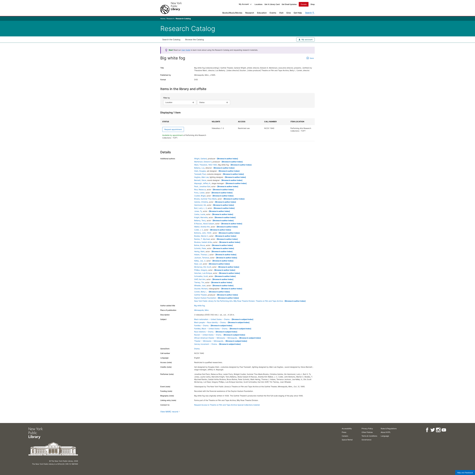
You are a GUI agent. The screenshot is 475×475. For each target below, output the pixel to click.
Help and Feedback (465, 473)
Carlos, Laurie (199, 214)
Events (273, 13)
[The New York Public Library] (171, 8)
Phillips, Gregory (200, 270)
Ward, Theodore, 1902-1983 (205, 165)
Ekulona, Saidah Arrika (203, 242)
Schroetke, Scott (201, 276)
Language (385, 436)
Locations (258, 4)
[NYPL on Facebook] (427, 430)
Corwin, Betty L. (200, 292)
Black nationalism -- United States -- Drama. (212, 319)
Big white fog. (199, 305)
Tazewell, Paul (200, 174)
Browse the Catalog (194, 39)
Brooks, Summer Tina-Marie (205, 199)
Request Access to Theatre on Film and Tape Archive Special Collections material (227, 405)
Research (249, 13)
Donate (304, 4)
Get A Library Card (272, 4)
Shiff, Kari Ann (199, 279)
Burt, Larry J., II (200, 208)
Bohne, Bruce (199, 245)
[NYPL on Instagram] (438, 430)
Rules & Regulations (389, 428)
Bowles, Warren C (201, 236)
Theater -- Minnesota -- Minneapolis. (209, 341)
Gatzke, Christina (201, 202)
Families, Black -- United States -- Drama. (211, 329)
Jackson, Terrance (201, 258)
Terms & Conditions (369, 436)
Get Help (298, 13)
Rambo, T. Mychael (202, 239)
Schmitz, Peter (200, 248)
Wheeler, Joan (200, 285)
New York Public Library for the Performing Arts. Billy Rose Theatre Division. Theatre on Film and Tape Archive (238, 301)
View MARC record (169, 411)
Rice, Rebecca (200, 189)
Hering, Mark (199, 251)
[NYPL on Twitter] (432, 430)
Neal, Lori (198, 264)
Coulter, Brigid (200, 196)
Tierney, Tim (199, 282)
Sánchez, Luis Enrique (203, 273)
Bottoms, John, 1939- (203, 233)
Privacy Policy (367, 428)
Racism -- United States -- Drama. (208, 335)
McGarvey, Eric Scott (202, 267)
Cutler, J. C (198, 230)
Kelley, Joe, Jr (199, 261)
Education (262, 13)
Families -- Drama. (201, 325)
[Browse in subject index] (242, 319)
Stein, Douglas (200, 171)
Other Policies (367, 432)
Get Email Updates (289, 4)
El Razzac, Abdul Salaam (204, 224)
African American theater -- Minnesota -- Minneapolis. (216, 338)
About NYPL (386, 432)
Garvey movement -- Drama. (205, 344)
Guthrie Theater (200, 295)
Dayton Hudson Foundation (205, 298)
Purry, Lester (199, 193)
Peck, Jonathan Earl (202, 186)
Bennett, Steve (200, 180)
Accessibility (347, 428)
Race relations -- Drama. (204, 332)
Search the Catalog (171, 39)
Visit (281, 13)
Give (288, 13)
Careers (345, 436)
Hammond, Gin (200, 205)
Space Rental (347, 440)
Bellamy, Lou (199, 168)
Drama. (197, 349)
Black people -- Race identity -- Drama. (210, 322)
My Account (244, 4)
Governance (366, 440)
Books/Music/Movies (232, 13)
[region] (237, 129)
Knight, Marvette (201, 217)
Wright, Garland (200, 159)
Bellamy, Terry (200, 220)
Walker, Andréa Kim (202, 227)
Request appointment (173, 129)
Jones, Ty (198, 211)
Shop (312, 4)
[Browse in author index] (227, 159)
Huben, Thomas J (201, 254)
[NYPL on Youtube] (443, 430)
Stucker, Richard (201, 289)
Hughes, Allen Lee (201, 177)
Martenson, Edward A (203, 162)
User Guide (185, 50)
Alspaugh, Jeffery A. (202, 183)
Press (344, 432)
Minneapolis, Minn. (201, 310)
